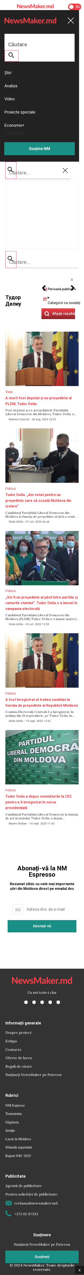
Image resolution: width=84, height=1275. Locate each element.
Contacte (13, 1049)
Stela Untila (16, 521)
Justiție (10, 1130)
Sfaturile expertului (18, 1147)
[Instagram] (42, 1002)
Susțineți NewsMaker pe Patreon (33, 1074)
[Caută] (10, 259)
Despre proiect (18, 1032)
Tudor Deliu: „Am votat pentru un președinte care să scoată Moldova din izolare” (38, 500)
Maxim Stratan (18, 823)
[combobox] (42, 262)
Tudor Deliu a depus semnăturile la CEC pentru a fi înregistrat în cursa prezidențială (38, 802)
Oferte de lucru (18, 1058)
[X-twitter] (34, 1002)
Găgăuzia (12, 1122)
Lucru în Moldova (18, 1138)
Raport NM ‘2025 (18, 1155)
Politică (10, 488)
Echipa (11, 1041)
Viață (9, 392)
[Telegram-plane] (58, 1002)
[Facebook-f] (26, 1002)
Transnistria (13, 1113)
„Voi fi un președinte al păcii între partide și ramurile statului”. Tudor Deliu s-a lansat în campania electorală (41, 603)
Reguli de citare (18, 1066)
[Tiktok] (50, 1002)
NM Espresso (15, 1105)
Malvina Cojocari (19, 419)
